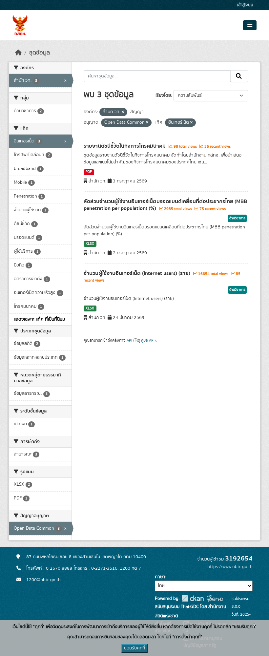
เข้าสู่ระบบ (245, 5)
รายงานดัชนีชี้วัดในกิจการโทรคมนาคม (125, 146)
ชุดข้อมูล (39, 53)
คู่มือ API (148, 340)
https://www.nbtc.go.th (230, 566)
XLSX (90, 243)
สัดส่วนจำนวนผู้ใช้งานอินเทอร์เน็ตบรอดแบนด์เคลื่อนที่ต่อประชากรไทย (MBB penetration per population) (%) (165, 205)
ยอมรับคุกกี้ (134, 648)
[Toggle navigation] (250, 25)
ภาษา (160, 577)
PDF (89, 172)
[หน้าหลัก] (18, 53)
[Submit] (239, 76)
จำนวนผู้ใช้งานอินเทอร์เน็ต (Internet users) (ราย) (138, 273)
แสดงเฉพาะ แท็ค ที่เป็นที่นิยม (39, 319)
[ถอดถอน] (123, 112)
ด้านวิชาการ (237, 218)
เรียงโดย (163, 95)
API (129, 340)
